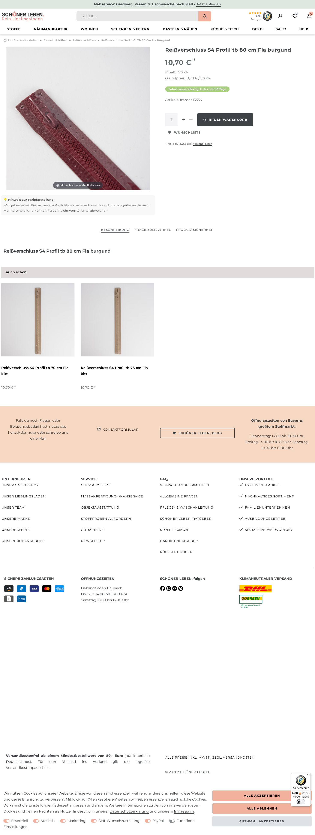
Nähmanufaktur (51, 29)
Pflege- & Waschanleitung (186, 507)
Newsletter (93, 541)
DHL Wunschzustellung (119, 821)
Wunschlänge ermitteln (184, 485)
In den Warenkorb (228, 120)
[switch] (301, 801)
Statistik (48, 821)
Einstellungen (15, 827)
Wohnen (89, 29)
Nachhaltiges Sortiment (269, 496)
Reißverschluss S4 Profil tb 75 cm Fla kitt (114, 371)
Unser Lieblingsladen (24, 496)
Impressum (184, 811)
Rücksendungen (176, 552)
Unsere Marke (16, 519)
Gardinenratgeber (179, 541)
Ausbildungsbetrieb (265, 519)
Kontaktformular (120, 430)
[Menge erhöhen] (183, 119)
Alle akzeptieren (262, 796)
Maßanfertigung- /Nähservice (112, 496)
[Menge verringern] (191, 119)
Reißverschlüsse (84, 40)
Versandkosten (202, 143)
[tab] (115, 230)
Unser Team (13, 507)
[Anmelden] (280, 16)
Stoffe (14, 29)
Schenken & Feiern (130, 29)
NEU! (303, 29)
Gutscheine (92, 530)
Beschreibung (115, 230)
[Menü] (308, 775)
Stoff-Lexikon (174, 530)
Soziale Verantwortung (269, 530)
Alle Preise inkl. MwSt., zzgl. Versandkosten (210, 757)
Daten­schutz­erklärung (129, 811)
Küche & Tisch (225, 29)
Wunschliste (187, 132)
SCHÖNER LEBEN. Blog (200, 433)
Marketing (77, 821)
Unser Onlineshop (20, 485)
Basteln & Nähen (180, 29)
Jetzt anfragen (208, 4)
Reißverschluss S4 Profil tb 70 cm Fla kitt (35, 371)
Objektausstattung (100, 507)
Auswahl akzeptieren (262, 821)
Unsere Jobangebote (23, 541)
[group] (37, 319)
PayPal (158, 821)
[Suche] (204, 16)
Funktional (186, 821)
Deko (257, 29)
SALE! (281, 29)
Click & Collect (96, 485)
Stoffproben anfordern (106, 519)
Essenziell (19, 821)
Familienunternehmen (267, 507)
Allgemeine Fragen (179, 496)
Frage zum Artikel (153, 230)
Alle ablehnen (262, 808)
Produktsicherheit (195, 230)
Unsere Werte (16, 530)
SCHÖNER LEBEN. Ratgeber (185, 519)
